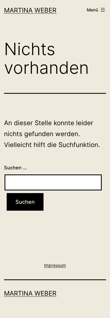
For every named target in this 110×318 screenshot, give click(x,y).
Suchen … (15, 167)
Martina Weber (30, 10)
